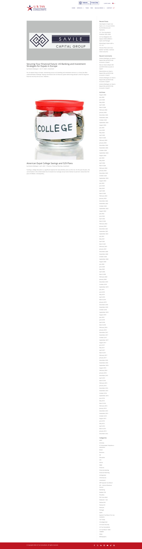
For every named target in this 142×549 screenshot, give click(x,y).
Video (100, 534)
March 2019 (102, 299)
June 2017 (102, 345)
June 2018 (102, 320)
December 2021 (103, 229)
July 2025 (101, 127)
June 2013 (102, 421)
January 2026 (102, 112)
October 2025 (103, 120)
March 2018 (102, 325)
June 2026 (102, 100)
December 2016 (103, 360)
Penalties (101, 495)
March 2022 (102, 221)
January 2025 (102, 143)
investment (51, 69)
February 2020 (103, 277)
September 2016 (103, 365)
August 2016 (102, 368)
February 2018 (103, 327)
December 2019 (103, 282)
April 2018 (102, 322)
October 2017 (103, 337)
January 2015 (102, 385)
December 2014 (103, 388)
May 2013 (102, 423)
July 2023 (101, 183)
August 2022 (102, 211)
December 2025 (103, 115)
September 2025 (103, 122)
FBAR (100, 465)
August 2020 (102, 261)
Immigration (102, 475)
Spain (100, 512)
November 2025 (103, 117)
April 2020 (102, 272)
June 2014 (102, 398)
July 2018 (101, 317)
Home (73, 8)
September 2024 (103, 153)
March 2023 (102, 193)
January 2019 (102, 302)
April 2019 (102, 297)
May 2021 (102, 239)
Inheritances (102, 477)
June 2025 (102, 130)
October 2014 (103, 393)
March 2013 (102, 428)
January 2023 (102, 198)
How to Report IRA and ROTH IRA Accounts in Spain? (107, 60)
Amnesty (101, 443)
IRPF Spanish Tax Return (106, 483)
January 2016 (102, 373)
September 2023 (103, 178)
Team (87, 8)
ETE (100, 460)
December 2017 (103, 332)
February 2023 (103, 196)
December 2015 (103, 375)
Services (79, 8)
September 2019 (103, 287)
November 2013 (103, 413)
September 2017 (103, 340)
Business (101, 452)
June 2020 (102, 267)
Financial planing (104, 470)
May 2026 (102, 102)
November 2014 (103, 390)
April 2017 (102, 350)
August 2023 (102, 181)
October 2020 (103, 256)
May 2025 (102, 132)
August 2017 (102, 342)
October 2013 (103, 416)
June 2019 (102, 292)
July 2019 (101, 289)
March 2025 (102, 138)
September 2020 (103, 259)
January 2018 (102, 330)
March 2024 (102, 165)
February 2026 (103, 110)
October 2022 (103, 206)
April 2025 (102, 135)
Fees (91, 8)
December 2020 (103, 251)
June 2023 (102, 186)
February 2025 (103, 140)
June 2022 (102, 216)
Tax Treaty (102, 519)
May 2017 (102, 347)
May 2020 (102, 269)
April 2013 (102, 426)
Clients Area (107, 3)
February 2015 (103, 383)
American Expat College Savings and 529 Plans (50, 163)
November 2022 (103, 203)
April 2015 (102, 378)
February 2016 (103, 370)
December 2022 (103, 201)
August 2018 (102, 315)
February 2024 (103, 168)
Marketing (102, 490)
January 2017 (102, 358)
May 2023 (102, 188)
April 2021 (102, 241)
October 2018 (103, 309)
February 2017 (103, 355)
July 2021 (101, 236)
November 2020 (103, 254)
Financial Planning (57, 166)
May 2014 (102, 401)
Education (102, 457)
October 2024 (103, 150)
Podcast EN (102, 502)
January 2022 (102, 226)
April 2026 (102, 105)
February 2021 (103, 246)
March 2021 (102, 244)
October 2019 (103, 284)
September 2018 (103, 312)
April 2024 (102, 163)
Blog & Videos (99, 8)
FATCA (101, 462)
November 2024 (103, 148)
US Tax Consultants (104, 527)
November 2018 (103, 307)
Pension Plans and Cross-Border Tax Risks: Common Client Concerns (106, 49)
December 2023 (103, 173)
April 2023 (102, 191)
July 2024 (101, 158)
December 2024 (103, 145)
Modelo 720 (102, 492)
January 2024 (102, 170)
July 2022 (101, 213)
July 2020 (101, 264)
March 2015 (102, 380)
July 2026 (101, 97)
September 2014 (103, 395)
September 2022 (103, 208)
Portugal (101, 510)
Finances (49, 166)
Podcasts (101, 507)
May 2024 (102, 160)
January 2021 (102, 249)
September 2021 (103, 234)
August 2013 (102, 418)
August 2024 (102, 155)
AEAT (100, 440)
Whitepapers (102, 536)
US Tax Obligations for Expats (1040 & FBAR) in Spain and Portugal (105, 39)
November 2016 (103, 363)
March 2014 (102, 403)
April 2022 (102, 218)
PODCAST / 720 (103, 500)
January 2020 (102, 279)
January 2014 (102, 408)
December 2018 (103, 304)
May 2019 (102, 294)
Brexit (101, 450)
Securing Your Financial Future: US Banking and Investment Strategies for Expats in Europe (56, 64)
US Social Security (104, 524)
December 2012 (103, 433)
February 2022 (103, 223)
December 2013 (103, 411)
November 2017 (103, 335)
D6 (100, 455)
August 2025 (102, 125)
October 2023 (103, 175)
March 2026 (102, 107)
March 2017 (102, 352)
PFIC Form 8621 (103, 497)
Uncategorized (103, 522)
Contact (109, 8)
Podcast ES (102, 505)
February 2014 (103, 406)
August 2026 (102, 95)
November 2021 (103, 231)
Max (100, 65)
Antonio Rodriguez (33, 69)
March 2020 (102, 274)
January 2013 (102, 431)
